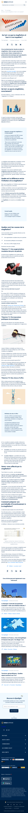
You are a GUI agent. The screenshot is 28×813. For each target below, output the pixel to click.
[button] (14, 710)
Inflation (11, 566)
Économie (10, 649)
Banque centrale (16, 613)
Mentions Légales (8, 808)
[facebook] (7, 44)
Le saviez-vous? (17, 566)
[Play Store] (6, 783)
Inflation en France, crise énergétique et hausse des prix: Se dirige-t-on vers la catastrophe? (13, 639)
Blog (2, 10)
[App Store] (6, 778)
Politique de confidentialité (19, 806)
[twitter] (11, 44)
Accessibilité (16, 808)
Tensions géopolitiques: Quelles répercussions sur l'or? (12, 674)
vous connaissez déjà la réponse (15, 562)
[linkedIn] (16, 44)
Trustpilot (3, 726)
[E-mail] (20, 44)
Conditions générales (8, 806)
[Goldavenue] (7, 2)
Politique (10, 613)
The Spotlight (8, 10)
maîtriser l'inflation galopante (8, 365)
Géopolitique (18, 685)
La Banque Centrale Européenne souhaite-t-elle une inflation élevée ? (13, 604)
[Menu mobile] (26, 2)
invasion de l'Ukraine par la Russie (16, 305)
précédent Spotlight (11, 71)
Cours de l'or (7, 685)
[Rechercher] (24, 5)
